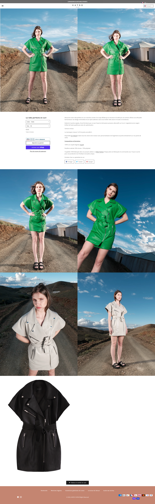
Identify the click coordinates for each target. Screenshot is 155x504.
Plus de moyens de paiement (38, 151)
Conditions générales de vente (74, 490)
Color (28, 122)
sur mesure (74, 135)
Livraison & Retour (94, 490)
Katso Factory (99, 152)
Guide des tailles (108, 490)
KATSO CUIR (74, 497)
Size (28, 126)
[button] (148, 6)
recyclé (82, 144)
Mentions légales (56, 490)
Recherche (44, 490)
